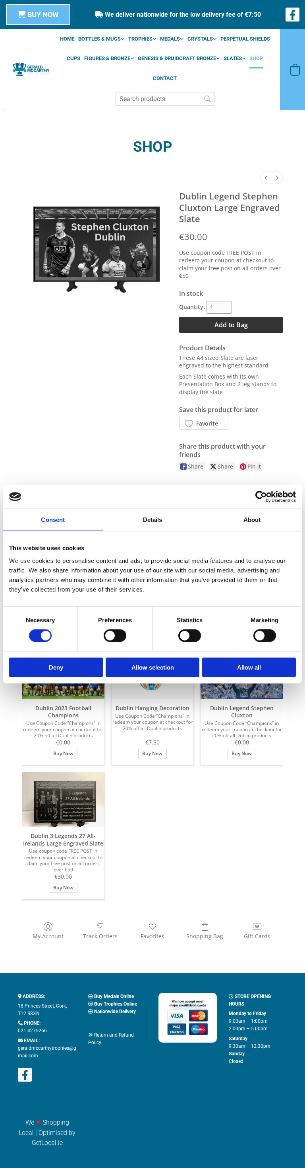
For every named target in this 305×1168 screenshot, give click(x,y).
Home (67, 39)
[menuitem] (266, 178)
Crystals (200, 39)
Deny (56, 667)
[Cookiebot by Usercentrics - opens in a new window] (261, 497)
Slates (233, 58)
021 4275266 (32, 1030)
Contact (165, 78)
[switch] (115, 635)
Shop (256, 58)
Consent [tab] (53, 519)
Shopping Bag (204, 936)
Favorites (152, 936)
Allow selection (152, 667)
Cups (73, 58)
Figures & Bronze (107, 58)
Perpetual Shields (245, 39)
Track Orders (100, 936)
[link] (101, 39)
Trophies (140, 39)
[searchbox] (165, 99)
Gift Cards (257, 936)
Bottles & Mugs (99, 39)
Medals (170, 39)
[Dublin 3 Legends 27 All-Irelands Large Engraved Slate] (63, 799)
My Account (48, 936)
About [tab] (252, 519)
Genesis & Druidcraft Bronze (177, 58)
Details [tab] (152, 519)
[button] (38, 14)
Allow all (249, 667)
